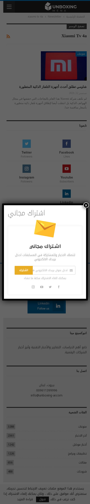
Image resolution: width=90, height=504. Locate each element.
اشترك (23, 270)
